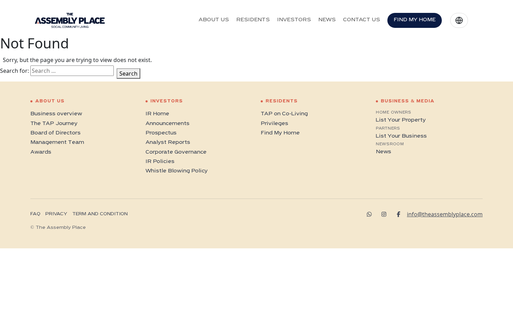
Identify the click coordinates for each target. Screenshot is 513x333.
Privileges (274, 123)
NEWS (327, 19)
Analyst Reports (168, 142)
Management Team (57, 142)
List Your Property (401, 120)
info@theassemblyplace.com (445, 214)
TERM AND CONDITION (100, 214)
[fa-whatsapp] (372, 214)
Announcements (167, 123)
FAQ (35, 214)
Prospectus (161, 133)
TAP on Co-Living (284, 113)
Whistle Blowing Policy (177, 171)
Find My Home (280, 133)
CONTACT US (361, 19)
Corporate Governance (176, 152)
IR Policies (160, 161)
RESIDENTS (253, 19)
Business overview (56, 113)
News (383, 151)
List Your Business (401, 136)
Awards (40, 152)
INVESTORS (294, 19)
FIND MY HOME (415, 19)
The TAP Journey (53, 123)
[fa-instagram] (386, 214)
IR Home (157, 113)
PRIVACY (56, 214)
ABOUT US (214, 19)
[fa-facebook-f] (401, 214)
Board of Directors (55, 133)
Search (128, 73)
